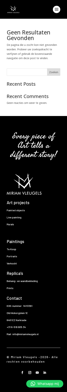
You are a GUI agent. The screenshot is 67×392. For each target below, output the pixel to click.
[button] (44, 384)
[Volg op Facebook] (22, 373)
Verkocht (12, 263)
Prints (10, 288)
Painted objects (16, 210)
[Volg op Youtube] (37, 373)
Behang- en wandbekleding (22, 281)
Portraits (12, 256)
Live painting (14, 217)
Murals (10, 224)
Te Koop (11, 249)
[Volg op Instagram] (30, 373)
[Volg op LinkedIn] (45, 373)
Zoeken (53, 72)
